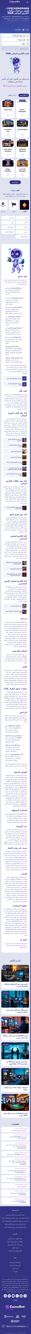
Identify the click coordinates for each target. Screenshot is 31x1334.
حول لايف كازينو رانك (15, 1262)
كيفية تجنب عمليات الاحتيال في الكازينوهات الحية (15, 1221)
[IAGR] (24, 1316)
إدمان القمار (15, 1248)
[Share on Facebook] (23, 29)
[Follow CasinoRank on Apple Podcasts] (5, 1296)
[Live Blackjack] (22, 129)
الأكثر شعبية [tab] (23, 95)
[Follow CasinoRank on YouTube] (13, 1296)
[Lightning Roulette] (22, 148)
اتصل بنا (15, 1271)
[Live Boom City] (8, 129)
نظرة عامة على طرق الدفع (15, 1245)
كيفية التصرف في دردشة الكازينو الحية (15, 1224)
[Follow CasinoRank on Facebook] (25, 1296)
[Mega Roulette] (8, 168)
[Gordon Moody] (15, 1321)
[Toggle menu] (27, 2)
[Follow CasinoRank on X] (17, 1296)
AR (16, 1300)
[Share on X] (27, 29)
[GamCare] (8, 1316)
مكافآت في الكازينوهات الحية (15, 1242)
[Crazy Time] (8, 109)
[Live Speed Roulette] (8, 148)
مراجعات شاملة (14, 367)
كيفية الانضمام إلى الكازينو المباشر (15, 1215)
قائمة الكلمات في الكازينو (15, 1239)
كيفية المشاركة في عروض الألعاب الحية (15, 1227)
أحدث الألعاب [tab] (11, 95)
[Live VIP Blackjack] (22, 168)
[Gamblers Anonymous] (17, 1316)
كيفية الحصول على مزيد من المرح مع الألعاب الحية (15, 1218)
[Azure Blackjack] (22, 109)
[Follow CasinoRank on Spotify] (9, 1296)
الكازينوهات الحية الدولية (15, 1251)
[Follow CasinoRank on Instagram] (21, 1296)
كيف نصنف (15, 1268)
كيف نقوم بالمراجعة (15, 1265)
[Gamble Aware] (17, 1326)
